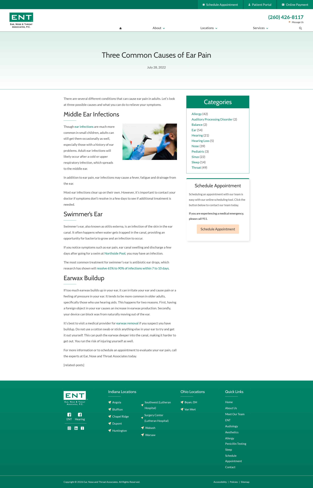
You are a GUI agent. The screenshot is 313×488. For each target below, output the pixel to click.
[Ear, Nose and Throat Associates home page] (21, 20)
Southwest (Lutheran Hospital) (158, 405)
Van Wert (190, 409)
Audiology (231, 426)
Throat (196, 167)
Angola (116, 402)
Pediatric (198, 151)
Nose (195, 146)
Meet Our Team (234, 414)
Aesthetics (231, 432)
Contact (230, 467)
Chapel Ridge (120, 416)
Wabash (150, 427)
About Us (231, 408)
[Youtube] (69, 428)
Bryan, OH (191, 402)
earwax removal (127, 323)
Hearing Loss (200, 141)
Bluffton (117, 409)
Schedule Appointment (218, 229)
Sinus (195, 157)
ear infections (84, 126)
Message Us (298, 22)
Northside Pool (114, 253)
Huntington (119, 430)
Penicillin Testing (235, 443)
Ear (194, 130)
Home (229, 402)
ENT (228, 420)
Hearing (197, 135)
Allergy (197, 114)
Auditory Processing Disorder (212, 119)
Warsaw (150, 435)
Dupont (117, 423)
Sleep (195, 162)
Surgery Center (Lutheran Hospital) (156, 417)
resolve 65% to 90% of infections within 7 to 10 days (133, 268)
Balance (197, 124)
